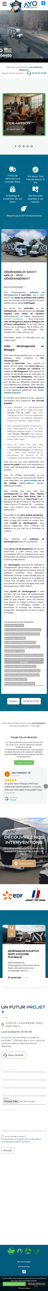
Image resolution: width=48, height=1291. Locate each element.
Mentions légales (24, 1262)
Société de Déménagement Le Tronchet (22, 670)
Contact (13, 701)
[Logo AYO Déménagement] (24, 6)
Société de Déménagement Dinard (20, 642)
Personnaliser (24, 1288)
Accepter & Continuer (14, 1283)
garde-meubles (30, 480)
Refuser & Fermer (36, 1283)
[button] (2, 786)
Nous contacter (16, 1055)
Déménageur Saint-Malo (16, 679)
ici (38, 725)
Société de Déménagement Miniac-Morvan (24, 655)
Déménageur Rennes (14, 625)
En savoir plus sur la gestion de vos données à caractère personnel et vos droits (21, 1140)
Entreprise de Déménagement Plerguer (22, 675)
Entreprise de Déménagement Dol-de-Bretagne (24, 661)
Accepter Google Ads (24, 762)
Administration (24, 1266)
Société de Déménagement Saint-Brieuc (22, 629)
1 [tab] (16, 146)
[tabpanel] (24, 114)
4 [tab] (28, 146)
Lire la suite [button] (10, 792)
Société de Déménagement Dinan (20, 683)
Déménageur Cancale (14, 651)
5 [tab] (32, 146)
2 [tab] (20, 146)
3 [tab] (24, 146)
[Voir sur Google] (7, 774)
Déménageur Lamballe (15, 638)
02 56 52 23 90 (39, 73)
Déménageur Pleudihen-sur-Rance (20, 666)
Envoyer (7, 1150)
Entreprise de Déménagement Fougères (22, 646)
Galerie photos (26, 863)
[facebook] (43, 4)
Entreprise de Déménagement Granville (22, 634)
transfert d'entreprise (13, 319)
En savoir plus (14, 977)
